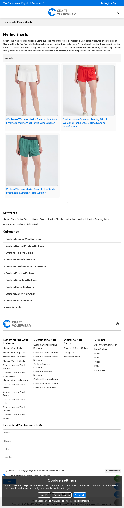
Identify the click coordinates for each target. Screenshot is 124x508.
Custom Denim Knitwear (46, 383)
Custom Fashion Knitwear (41, 366)
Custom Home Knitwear (45, 379)
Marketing (84, 501)
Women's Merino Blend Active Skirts (21, 224)
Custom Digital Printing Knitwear (45, 346)
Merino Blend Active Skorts (17, 219)
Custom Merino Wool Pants (14, 393)
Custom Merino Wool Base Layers (14, 374)
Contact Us (100, 370)
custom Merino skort (75, 219)
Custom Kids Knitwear (44, 387)
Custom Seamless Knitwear (42, 373)
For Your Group (72, 356)
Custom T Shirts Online (76, 348)
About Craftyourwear (105, 344)
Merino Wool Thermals (15, 356)
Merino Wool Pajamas (14, 352)
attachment (114, 470)
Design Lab (69, 352)
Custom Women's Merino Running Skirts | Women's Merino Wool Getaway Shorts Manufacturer (85, 123)
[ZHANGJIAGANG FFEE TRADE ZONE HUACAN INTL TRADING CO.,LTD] (62, 12)
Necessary (42, 501)
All (13, 21)
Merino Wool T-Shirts (14, 360)
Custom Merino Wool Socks (14, 416)
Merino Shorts (55, 219)
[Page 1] (56, 203)
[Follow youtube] (117, 323)
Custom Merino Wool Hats (14, 401)
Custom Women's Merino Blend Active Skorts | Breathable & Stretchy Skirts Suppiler (31, 190)
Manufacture (101, 349)
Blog (96, 357)
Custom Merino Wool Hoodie (14, 367)
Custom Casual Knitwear (46, 352)
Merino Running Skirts (98, 219)
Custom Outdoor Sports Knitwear (46, 358)
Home (7, 21)
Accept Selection (62, 495)
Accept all (79, 495)
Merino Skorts (39, 219)
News (97, 353)
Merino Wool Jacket (13, 348)
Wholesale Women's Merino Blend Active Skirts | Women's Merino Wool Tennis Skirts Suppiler (31, 121)
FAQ (96, 366)
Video (97, 361)
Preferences (70, 501)
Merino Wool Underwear (15, 380)
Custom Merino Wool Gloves (14, 409)
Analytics (56, 501)
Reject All (44, 495)
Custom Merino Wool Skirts (14, 386)
